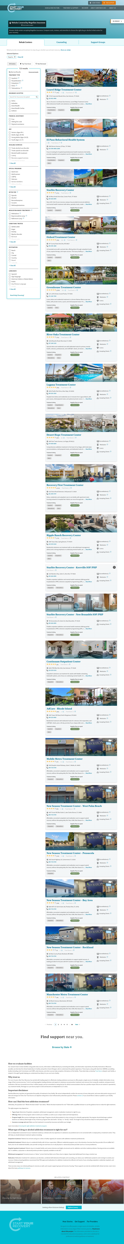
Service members (17, 182)
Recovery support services (19, 158)
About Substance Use (98, 8)
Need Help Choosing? (17, 295)
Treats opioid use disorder (20, 151)
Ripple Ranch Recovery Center (64, 535)
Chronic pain (15, 239)
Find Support (110, 3)
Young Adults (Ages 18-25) (19, 137)
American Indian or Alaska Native (22, 279)
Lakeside (14, 263)
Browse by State (60, 1047)
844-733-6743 (52, 768)
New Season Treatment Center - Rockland (70, 947)
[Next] (113, 78)
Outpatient (15, 83)
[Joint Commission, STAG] (109, 541)
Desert (13, 260)
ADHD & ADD (15, 227)
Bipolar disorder (16, 234)
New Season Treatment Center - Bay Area (70, 900)
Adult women (15, 174)
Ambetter (14, 103)
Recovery (85, 8)
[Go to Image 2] (79, 84)
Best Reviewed (42, 64)
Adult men (14, 172)
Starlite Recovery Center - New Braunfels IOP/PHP (75, 614)
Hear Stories (96, 3)
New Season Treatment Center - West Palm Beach (74, 805)
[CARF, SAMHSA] (109, 765)
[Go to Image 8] (87, 185)
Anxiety (13, 232)
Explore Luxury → (74, 1207)
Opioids (14, 195)
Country (14, 258)
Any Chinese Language (18, 284)
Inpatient (14, 78)
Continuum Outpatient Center (64, 661)
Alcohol (13, 198)
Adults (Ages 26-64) (17, 135)
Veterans (14, 179)
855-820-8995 (52, 199)
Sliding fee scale (16, 122)
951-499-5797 (52, 494)
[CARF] (109, 196)
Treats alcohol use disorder (20, 148)
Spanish (14, 274)
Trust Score (98, 1071)
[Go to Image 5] (85, 84)
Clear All (20, 57)
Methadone (15, 214)
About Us (112, 8)
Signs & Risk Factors (52, 8)
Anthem (14, 111)
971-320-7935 (52, 296)
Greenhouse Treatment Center (64, 287)
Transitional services (18, 161)
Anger (13, 229)
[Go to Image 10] (89, 232)
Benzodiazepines (17, 200)
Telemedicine (15, 88)
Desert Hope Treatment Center (64, 434)
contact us (80, 1095)
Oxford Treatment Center (61, 237)
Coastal (13, 255)
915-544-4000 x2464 (54, 148)
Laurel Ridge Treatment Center (64, 89)
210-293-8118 (52, 544)
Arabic (13, 282)
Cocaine (14, 203)
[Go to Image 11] (90, 232)
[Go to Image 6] (85, 134)
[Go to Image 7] (87, 134)
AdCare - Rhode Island (59, 708)
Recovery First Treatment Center (65, 485)
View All (13, 163)
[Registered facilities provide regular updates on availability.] (110, 203)
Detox (13, 86)
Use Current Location (28, 25)
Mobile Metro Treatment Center (65, 758)
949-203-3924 (52, 393)
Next (76, 1024)
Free (12, 119)
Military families (16, 184)
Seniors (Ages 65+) (17, 132)
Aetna (13, 101)
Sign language (16, 277)
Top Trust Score (26, 64)
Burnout (14, 237)
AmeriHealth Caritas (17, 108)
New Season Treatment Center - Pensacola (70, 853)
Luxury (13, 155)
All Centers (12, 64)
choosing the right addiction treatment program (33, 1126)
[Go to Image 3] (81, 84)
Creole (13, 286)
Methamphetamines (18, 205)
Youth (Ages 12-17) (17, 140)
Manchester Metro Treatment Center (67, 994)
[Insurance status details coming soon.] (78, 110)
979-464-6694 (52, 443)
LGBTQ (13, 177)
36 (72, 1024)
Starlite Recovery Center (60, 189)
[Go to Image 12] (91, 379)
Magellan (10, 57)
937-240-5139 (52, 343)
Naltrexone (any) (16, 219)
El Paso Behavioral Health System (66, 139)
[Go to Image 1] (77, 84)
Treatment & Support (70, 8)
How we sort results (33, 72)
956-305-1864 (52, 246)
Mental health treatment (19, 153)
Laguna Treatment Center (61, 384)
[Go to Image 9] (89, 185)
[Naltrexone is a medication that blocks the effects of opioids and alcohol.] (23, 218)
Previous (49, 1024)
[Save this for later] (114, 71)
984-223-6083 (52, 717)
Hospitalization (16, 81)
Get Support (80, 1221)
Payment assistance (17, 124)
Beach (13, 250)
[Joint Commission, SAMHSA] (109, 441)
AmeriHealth (15, 106)
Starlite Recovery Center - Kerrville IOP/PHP (72, 567)
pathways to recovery (24, 1168)
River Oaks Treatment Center (63, 334)
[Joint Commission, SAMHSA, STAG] (109, 340)
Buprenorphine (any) (18, 216)
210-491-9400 (52, 98)
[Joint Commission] (109, 95)
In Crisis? (116, 21)
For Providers (92, 1221)
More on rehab (66, 50)
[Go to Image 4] (83, 84)
